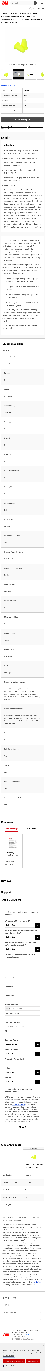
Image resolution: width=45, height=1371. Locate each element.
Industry (8, 1068)
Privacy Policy (18, 1104)
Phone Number (11, 1005)
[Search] (35, 3)
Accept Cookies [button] (33, 1361)
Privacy (19, 1330)
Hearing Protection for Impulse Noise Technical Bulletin (12, 854)
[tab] (11, 829)
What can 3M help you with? (17, 921)
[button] (11, 1366)
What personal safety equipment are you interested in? (21, 932)
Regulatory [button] (9, 1312)
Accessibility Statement (20, 1332)
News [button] (6, 1305)
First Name (10, 987)
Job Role (8, 1078)
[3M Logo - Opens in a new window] (5, 3)
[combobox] (7, 1008)
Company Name (12, 1013)
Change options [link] (8, 85)
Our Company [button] (10, 1298)
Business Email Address (15, 978)
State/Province (11, 1050)
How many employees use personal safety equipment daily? (20, 944)
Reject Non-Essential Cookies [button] (14, 1361)
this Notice (36, 1282)
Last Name (9, 996)
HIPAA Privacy (29, 1330)
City (7, 1031)
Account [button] (36, 9)
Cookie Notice (8, 1356)
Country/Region (12, 1040)
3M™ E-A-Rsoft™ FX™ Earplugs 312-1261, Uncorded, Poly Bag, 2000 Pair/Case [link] (34, 1166)
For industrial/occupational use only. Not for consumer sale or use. (22, 128)
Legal (13, 1330)
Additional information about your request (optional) (20, 956)
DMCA (37, 1330)
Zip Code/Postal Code (15, 1059)
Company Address (13, 1022)
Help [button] (5, 1319)
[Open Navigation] (42, 3)
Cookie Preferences (18, 1336)
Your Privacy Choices (19, 1334)
